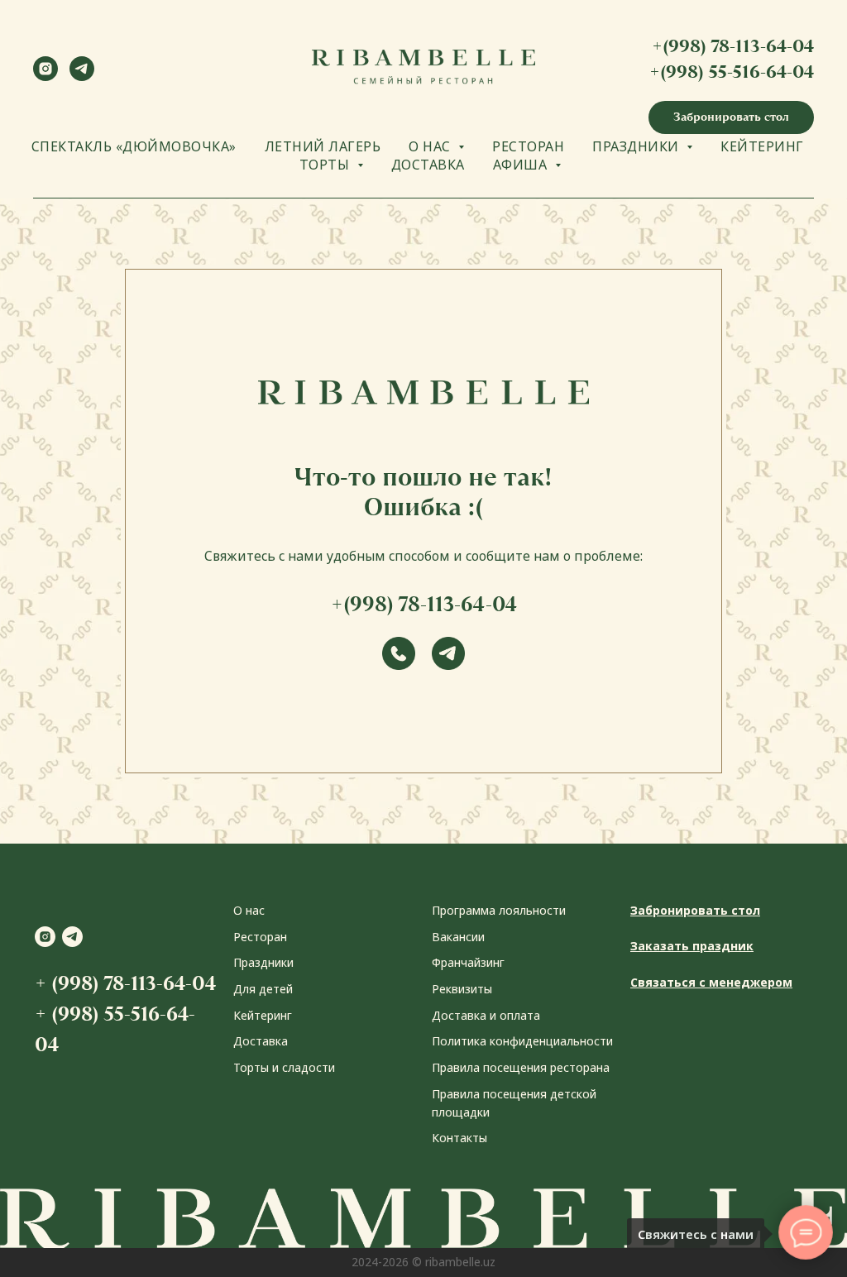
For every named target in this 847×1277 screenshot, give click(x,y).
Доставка (260, 1041)
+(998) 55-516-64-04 (731, 71)
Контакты (459, 1137)
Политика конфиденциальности (522, 1041)
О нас (249, 910)
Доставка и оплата (486, 1015)
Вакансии (458, 937)
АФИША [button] (522, 164)
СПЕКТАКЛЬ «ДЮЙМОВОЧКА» (134, 146)
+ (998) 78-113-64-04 (125, 983)
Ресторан (260, 937)
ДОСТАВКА (428, 164)
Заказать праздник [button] (692, 946)
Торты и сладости (284, 1067)
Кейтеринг (262, 1015)
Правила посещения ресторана (521, 1067)
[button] (731, 117)
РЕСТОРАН (528, 146)
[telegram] (81, 76)
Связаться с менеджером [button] (711, 982)
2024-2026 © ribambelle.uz (423, 1262)
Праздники (263, 962)
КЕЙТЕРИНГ (762, 146)
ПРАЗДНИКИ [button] (637, 146)
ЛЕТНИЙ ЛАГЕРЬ (323, 146)
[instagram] (45, 76)
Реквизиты (462, 989)
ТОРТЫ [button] (326, 164)
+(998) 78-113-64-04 (733, 46)
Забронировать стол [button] (695, 910)
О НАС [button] (431, 146)
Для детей (263, 989)
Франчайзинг (468, 962)
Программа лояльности (499, 910)
